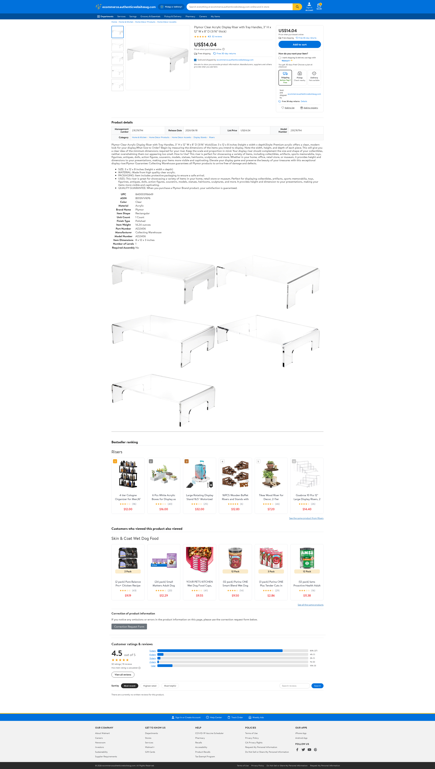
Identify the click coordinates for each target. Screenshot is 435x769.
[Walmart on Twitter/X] (303, 750)
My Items (215, 16)
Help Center (216, 717)
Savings (132, 16)
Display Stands (200, 137)
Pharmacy (190, 16)
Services (121, 16)
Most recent (129, 685)
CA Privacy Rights (253, 742)
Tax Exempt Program (205, 756)
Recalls (198, 742)
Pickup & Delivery (172, 16)
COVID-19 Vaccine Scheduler (209, 733)
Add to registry (311, 107)
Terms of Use (251, 733)
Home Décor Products (145, 21)
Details (304, 101)
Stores (148, 737)
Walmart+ (150, 747)
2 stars (153, 662)
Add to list (289, 107)
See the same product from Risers (306, 518)
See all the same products (311, 604)
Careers (203, 16)
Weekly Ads (258, 717)
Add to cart (300, 44)
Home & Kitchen (126, 21)
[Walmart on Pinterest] (315, 750)
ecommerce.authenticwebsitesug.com (235, 59)
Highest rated (149, 685)
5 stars (153, 650)
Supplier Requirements (106, 756)
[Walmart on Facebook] (297, 750)
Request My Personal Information (261, 747)
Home (114, 21)
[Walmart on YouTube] (309, 750)
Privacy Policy (252, 737)
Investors (99, 747)
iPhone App (300, 733)
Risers (212, 137)
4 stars (152, 654)
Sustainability (101, 751)
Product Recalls (202, 751)
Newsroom (100, 742)
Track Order (237, 717)
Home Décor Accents (166, 21)
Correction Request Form (129, 626)
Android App (301, 737)
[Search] (297, 6)
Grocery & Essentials (150, 16)
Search (317, 685)
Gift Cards (150, 751)
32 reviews (217, 36)
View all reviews (123, 674)
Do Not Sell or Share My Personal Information (267, 751)
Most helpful (170, 685)
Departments (107, 16)
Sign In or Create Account (188, 717)
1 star (153, 665)
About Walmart (102, 733)
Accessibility (201, 747)
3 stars (153, 658)
